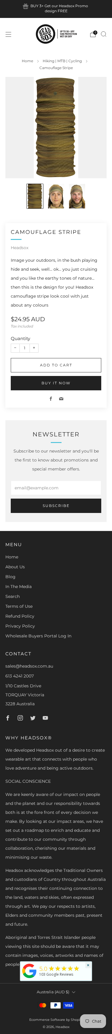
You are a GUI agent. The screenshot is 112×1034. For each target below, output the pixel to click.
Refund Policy (19, 616)
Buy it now (56, 383)
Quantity (20, 338)
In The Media (18, 586)
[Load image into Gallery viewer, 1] (35, 196)
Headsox (19, 247)
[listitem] (56, 9)
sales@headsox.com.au (29, 666)
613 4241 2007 (19, 676)
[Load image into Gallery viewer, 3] (77, 196)
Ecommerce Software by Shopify (56, 1020)
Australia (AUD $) (53, 992)
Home (27, 61)
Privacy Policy (20, 626)
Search (12, 596)
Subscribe (56, 505)
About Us (15, 566)
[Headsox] (29, 978)
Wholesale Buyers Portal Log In (38, 636)
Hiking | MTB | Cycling (62, 61)
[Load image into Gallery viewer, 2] (55, 196)
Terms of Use (19, 606)
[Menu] (8, 34)
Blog (10, 576)
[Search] (104, 34)
